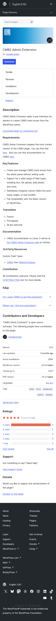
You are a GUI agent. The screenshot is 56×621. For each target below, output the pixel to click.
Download (9, 61)
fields (31, 389)
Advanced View (10, 402)
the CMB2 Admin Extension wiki (23, 242)
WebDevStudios (27, 262)
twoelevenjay (12, 54)
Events (32, 539)
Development (12, 93)
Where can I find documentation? (19, 305)
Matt (6, 562)
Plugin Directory (10, 12)
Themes (33, 515)
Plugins (32, 520)
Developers (8, 544)
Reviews (10, 79)
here (5, 152)
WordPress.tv (11, 548)
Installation (11, 86)
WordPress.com (12, 557)
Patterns (33, 525)
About (6, 511)
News (5, 515)
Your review (8, 448)
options (40, 395)
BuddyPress (10, 572)
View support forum (12, 469)
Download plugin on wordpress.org (20, 131)
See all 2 (49, 383)
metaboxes (47, 389)
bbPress (8, 567)
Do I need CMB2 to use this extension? (22, 297)
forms (38, 389)
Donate (34, 544)
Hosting (6, 520)
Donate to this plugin (13, 494)
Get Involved (35, 534)
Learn (5, 534)
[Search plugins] (31, 22)
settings (49, 395)
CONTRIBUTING (11, 280)
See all (50, 448)
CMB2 (10, 262)
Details (9, 72)
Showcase (34, 511)
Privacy (6, 525)
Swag (33, 548)
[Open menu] (51, 4)
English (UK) (15, 584)
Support (9, 100)
